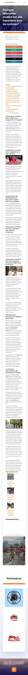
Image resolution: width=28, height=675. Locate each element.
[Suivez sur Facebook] (14, 669)
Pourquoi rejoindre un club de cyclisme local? (10, 484)
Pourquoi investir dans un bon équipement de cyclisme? (10, 513)
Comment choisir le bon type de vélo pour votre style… (10, 498)
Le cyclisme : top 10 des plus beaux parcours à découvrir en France (14, 541)
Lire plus (14, 560)
